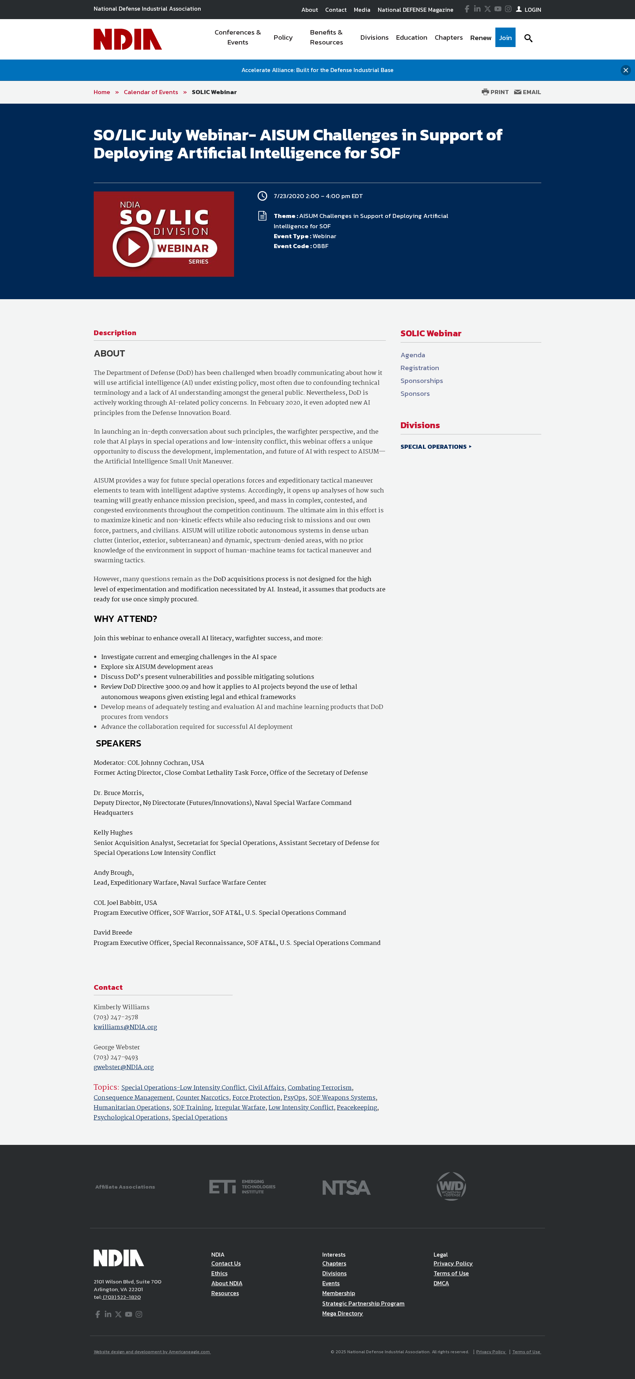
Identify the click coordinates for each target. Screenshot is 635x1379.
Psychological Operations (131, 1118)
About (309, 9)
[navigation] (361, 39)
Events (331, 1283)
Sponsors (415, 393)
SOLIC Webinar (214, 92)
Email (531, 92)
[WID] (451, 1186)
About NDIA (227, 1283)
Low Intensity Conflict (301, 1108)
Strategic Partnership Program (363, 1303)
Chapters (334, 1263)
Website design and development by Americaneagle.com (152, 1351)
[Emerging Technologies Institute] (242, 1186)
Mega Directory (342, 1313)
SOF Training (192, 1108)
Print (499, 92)
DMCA (441, 1283)
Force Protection (256, 1098)
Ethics (219, 1273)
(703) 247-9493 (116, 1058)
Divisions (334, 1273)
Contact (336, 9)
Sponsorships (422, 380)
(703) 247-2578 (116, 1017)
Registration (420, 367)
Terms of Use (451, 1273)
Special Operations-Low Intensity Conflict (183, 1088)
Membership (338, 1293)
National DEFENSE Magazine (415, 9)
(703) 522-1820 (121, 1297)
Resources (225, 1293)
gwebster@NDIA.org (124, 1067)
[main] (317, 624)
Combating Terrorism (320, 1088)
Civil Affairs (266, 1088)
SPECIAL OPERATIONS (434, 446)
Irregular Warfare (240, 1108)
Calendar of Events (151, 92)
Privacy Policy (453, 1263)
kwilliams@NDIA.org (125, 1027)
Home (102, 92)
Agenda (413, 355)
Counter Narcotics (202, 1098)
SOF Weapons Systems (342, 1098)
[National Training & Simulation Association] (347, 1186)
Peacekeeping (357, 1108)
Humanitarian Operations (131, 1108)
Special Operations (199, 1118)
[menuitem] (238, 39)
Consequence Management (133, 1098)
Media (362, 9)
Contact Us (226, 1263)
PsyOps (294, 1098)
